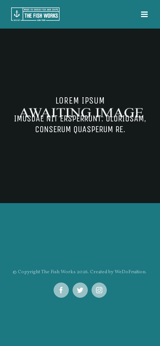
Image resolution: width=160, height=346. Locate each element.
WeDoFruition (130, 272)
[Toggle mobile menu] (145, 14)
